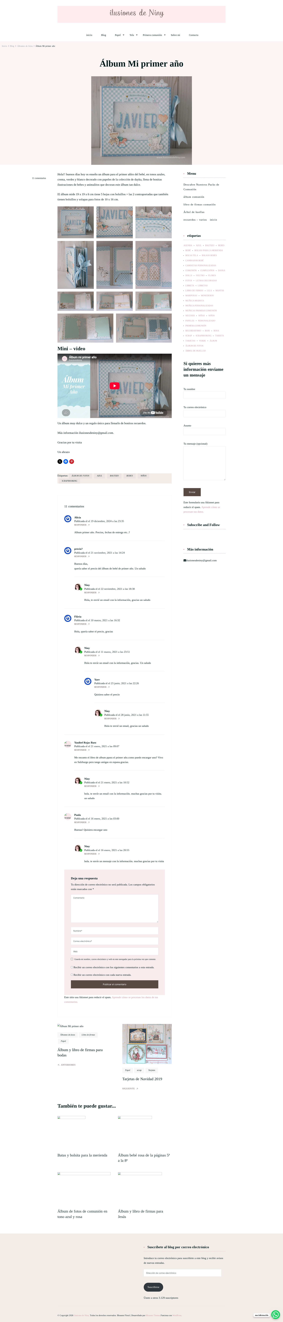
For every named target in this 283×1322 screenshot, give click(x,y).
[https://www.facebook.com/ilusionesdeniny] (186, 536)
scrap (139, 1070)
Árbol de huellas (194, 212)
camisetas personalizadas (200, 266)
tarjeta (219, 336)
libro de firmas (194, 291)
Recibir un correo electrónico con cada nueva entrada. (102, 974)
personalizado (206, 321)
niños (144, 476)
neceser (190, 316)
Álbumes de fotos (67, 1035)
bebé (188, 250)
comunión (191, 271)
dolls (188, 276)
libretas (203, 286)
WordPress (176, 1315)
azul (99, 476)
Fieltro (200, 276)
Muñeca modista (194, 301)
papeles (189, 321)
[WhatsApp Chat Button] (275, 1314)
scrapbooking (69, 481)
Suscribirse (153, 1287)
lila (209, 291)
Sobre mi (175, 35)
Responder (80, 525)
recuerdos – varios (195, 219)
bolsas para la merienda (208, 250)
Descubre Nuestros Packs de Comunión (201, 187)
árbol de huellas (195, 351)
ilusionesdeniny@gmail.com (201, 560)
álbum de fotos (80, 476)
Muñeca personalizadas (199, 306)
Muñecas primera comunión (201, 311)
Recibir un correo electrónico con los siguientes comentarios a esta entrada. (114, 967)
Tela (132, 35)
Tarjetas (151, 1070)
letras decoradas (206, 281)
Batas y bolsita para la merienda (82, 1155)
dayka (221, 271)
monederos (207, 296)
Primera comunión (152, 35)
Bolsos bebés (209, 256)
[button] (75, 222)
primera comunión (195, 326)
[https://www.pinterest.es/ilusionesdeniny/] (192, 536)
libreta (189, 286)
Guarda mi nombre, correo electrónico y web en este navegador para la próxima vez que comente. (115, 959)
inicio (89, 35)
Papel (118, 35)
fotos (188, 281)
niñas (201, 316)
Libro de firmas (88, 1035)
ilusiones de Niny (81, 1315)
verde (202, 341)
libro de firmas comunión (200, 204)
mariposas (191, 296)
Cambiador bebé (194, 261)
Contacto (193, 35)
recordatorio (193, 331)
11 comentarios (39, 178)
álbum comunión (194, 196)
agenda (188, 245)
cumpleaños (207, 271)
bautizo (114, 476)
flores (212, 276)
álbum (213, 341)
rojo (207, 331)
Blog (103, 35)
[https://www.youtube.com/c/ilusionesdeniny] (206, 536)
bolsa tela (191, 256)
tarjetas (190, 341)
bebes (129, 476)
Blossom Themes (153, 1315)
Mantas (219, 291)
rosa (216, 331)
